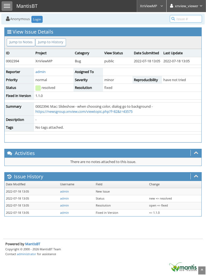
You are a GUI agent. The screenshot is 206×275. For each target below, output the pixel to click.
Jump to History (50, 41)
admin (40, 71)
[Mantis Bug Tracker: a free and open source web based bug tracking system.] (183, 266)
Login (37, 19)
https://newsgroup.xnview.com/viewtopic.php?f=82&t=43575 (84, 111)
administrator (26, 254)
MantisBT (32, 243)
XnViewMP (149, 5)
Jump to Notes (20, 41)
